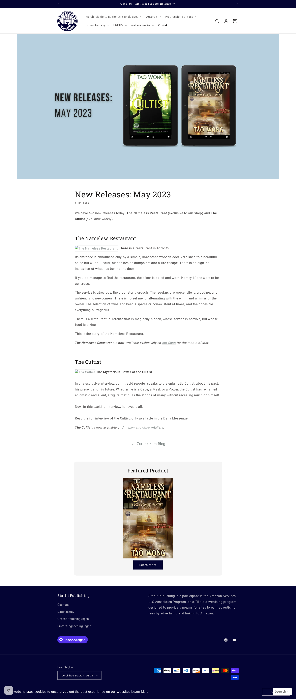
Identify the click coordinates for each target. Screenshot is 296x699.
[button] (113, 16)
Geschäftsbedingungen (73, 618)
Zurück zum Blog (151, 444)
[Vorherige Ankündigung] (58, 4)
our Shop (169, 343)
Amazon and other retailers (142, 427)
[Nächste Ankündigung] (237, 4)
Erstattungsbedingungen (74, 626)
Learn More (148, 565)
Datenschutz (66, 611)
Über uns (63, 604)
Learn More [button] (140, 691)
